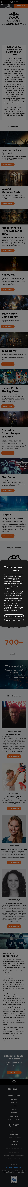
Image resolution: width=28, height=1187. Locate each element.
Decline (8, 620)
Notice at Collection (14, 583)
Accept (19, 620)
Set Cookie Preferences (14, 616)
